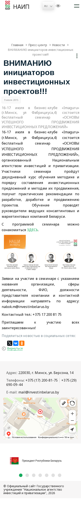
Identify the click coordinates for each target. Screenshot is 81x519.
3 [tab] (33, 475)
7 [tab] (59, 475)
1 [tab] (20, 475)
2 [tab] (27, 475)
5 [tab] (46, 475)
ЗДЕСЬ (32, 229)
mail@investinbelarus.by (38, 392)
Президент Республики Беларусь (42, 460)
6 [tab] (53, 475)
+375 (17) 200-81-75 (41, 380)
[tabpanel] (40, 458)
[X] (9, 343)
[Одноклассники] (21, 343)
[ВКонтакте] (15, 343)
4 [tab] (40, 475)
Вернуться (15, 348)
